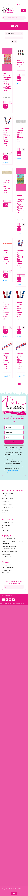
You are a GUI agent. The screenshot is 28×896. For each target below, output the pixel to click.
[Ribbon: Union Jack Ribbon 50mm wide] (7, 346)
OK (14, 893)
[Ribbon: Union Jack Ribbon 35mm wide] (21, 346)
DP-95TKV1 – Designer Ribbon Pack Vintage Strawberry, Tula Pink (8, 81)
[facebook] (3, 599)
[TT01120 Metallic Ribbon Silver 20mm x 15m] (21, 121)
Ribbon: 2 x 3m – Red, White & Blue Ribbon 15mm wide (7, 136)
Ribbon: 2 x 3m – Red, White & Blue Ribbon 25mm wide (20, 258)
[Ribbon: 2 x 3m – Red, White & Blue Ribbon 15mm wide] (7, 121)
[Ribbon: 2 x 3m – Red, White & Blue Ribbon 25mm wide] (21, 243)
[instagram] (10, 599)
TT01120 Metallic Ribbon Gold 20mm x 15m (6, 185)
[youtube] (13, 599)
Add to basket (6, 106)
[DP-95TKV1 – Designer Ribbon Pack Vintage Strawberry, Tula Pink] (7, 59)
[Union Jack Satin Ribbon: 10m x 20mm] (7, 243)
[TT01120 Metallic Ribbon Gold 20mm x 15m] (7, 173)
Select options (5, 376)
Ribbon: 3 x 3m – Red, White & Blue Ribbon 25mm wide (7, 309)
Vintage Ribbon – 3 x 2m (20, 62)
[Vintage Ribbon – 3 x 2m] (21, 53)
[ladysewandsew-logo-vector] (8, 8)
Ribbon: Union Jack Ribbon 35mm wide (20, 359)
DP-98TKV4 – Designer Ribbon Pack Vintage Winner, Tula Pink (20, 202)
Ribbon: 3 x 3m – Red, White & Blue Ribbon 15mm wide (20, 309)
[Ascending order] (21, 33)
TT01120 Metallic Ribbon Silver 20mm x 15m (20, 134)
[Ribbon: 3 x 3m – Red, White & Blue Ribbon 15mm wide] (21, 295)
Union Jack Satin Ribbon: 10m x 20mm (6, 256)
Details (5, 111)
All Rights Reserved (20, 603)
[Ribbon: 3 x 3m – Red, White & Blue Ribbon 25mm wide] (7, 295)
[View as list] (15, 41)
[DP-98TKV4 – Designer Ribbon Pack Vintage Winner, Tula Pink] (21, 179)
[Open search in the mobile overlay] (14, 18)
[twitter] (7, 599)
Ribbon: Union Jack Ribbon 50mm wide (6, 359)
